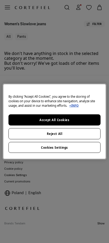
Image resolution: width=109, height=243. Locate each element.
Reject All (54, 133)
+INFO (74, 105)
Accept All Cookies (54, 120)
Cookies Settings (54, 147)
